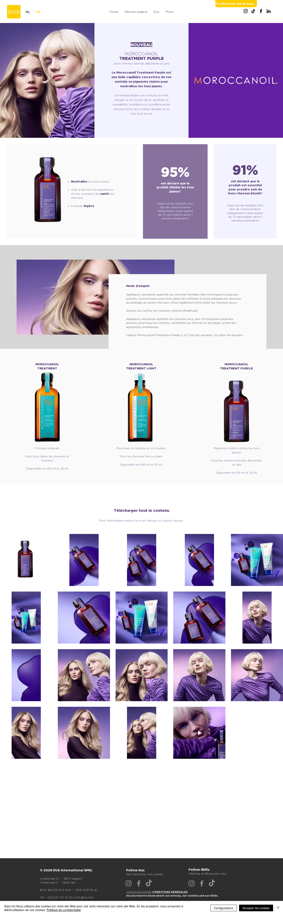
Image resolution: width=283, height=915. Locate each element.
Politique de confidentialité (64, 910)
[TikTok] (253, 11)
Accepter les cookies (256, 908)
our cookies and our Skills (200, 895)
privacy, (176, 895)
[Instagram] (245, 11)
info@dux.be (84, 897)
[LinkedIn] (268, 11)
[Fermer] (278, 908)
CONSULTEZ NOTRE (157, 892)
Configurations (223, 908)
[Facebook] (261, 11)
